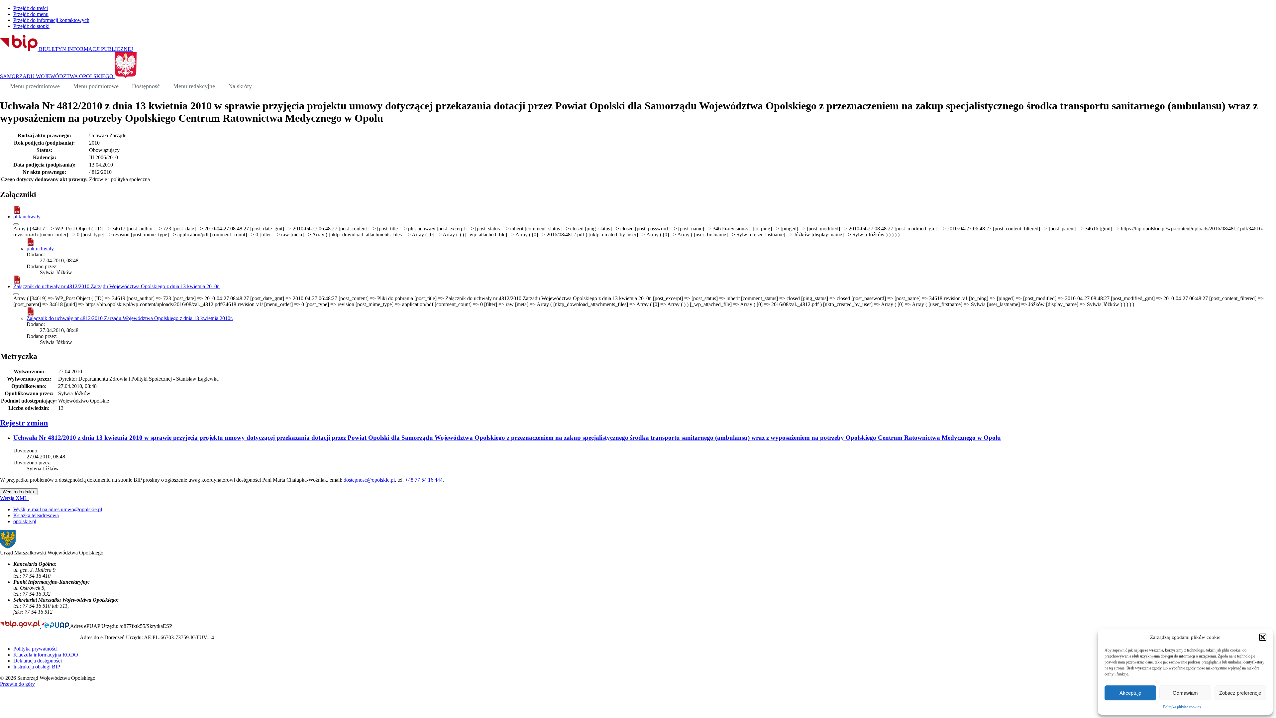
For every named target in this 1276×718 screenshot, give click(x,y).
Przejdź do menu (31, 14)
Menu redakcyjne (194, 86)
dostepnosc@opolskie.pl (369, 480)
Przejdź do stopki (31, 26)
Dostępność (146, 86)
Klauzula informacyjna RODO (45, 655)
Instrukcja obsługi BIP (36, 666)
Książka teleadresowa (36, 515)
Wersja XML (14, 498)
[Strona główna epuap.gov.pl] (55, 626)
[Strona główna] (3, 86)
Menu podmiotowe (96, 86)
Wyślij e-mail (57, 509)
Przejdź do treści (30, 8)
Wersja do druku (19, 491)
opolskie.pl (24, 521)
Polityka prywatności (35, 649)
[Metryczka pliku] (16, 224)
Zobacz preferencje (1240, 693)
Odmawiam (1185, 693)
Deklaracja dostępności (37, 660)
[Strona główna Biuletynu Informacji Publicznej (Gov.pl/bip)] (20, 626)
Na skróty (240, 86)
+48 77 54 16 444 (424, 480)
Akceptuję (1130, 693)
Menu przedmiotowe (35, 86)
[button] (1262, 637)
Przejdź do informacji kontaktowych (51, 20)
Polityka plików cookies (1182, 707)
